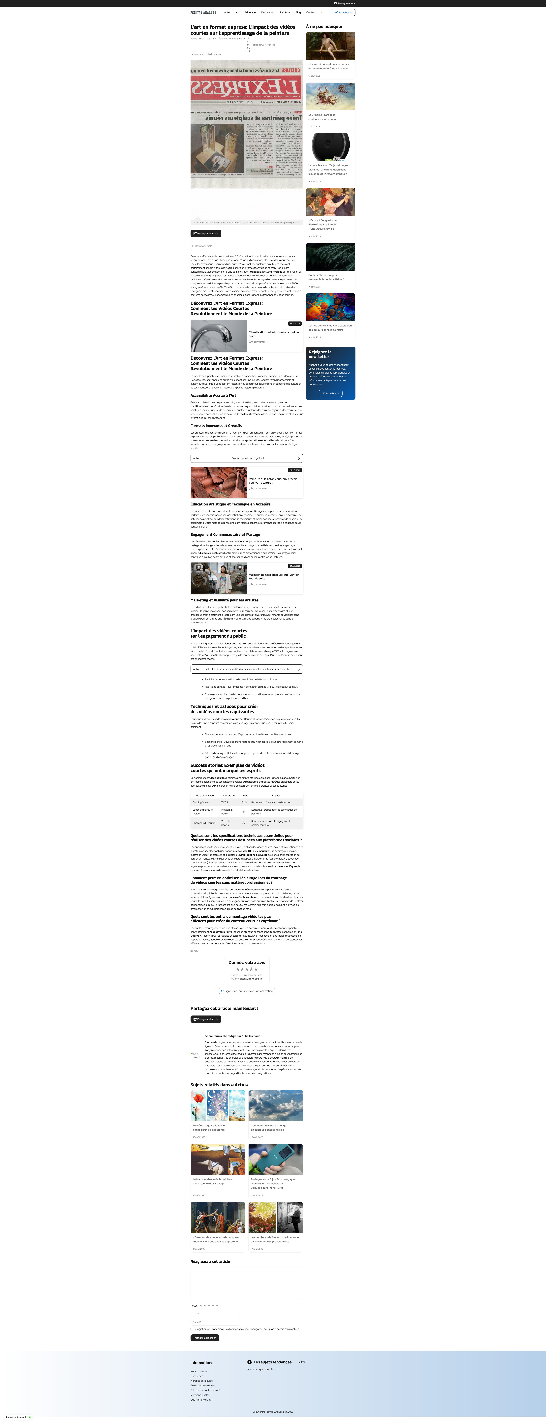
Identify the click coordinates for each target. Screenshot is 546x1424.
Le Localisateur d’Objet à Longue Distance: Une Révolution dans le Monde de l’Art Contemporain (328, 170)
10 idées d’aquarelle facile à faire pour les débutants (209, 1127)
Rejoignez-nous (346, 3)
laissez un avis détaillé (250, 978)
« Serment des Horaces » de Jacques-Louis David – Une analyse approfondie (216, 1239)
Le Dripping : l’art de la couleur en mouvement (322, 117)
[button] (323, 12)
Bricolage (250, 12)
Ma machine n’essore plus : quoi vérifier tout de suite (274, 576)
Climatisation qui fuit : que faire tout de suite (274, 334)
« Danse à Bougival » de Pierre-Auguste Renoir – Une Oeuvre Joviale (322, 224)
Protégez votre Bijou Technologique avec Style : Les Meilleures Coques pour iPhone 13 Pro (273, 1183)
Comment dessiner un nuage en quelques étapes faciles (268, 1127)
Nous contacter (199, 1371)
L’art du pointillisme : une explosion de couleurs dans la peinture (330, 327)
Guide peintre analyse (203, 1385)
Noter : (194, 1305)
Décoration (267, 12)
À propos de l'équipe (202, 1380)
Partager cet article (207, 233)
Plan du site (197, 1376)
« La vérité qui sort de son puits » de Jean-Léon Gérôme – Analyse (328, 66)
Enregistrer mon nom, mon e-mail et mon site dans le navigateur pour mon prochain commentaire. (247, 1329)
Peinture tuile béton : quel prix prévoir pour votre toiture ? (273, 480)
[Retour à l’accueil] (203, 12)
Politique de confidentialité (205, 1390)
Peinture (285, 12)
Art (237, 12)
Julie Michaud (251, 1036)
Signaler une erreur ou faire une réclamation (249, 991)
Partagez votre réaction (17, 1417)
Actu (227, 12)
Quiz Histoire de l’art (201, 1399)
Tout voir (301, 1361)
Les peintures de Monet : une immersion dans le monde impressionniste (275, 1239)
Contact (311, 12)
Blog (298, 12)
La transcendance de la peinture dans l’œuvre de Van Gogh (212, 1181)
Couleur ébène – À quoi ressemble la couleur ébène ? (326, 277)
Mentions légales (200, 1394)
